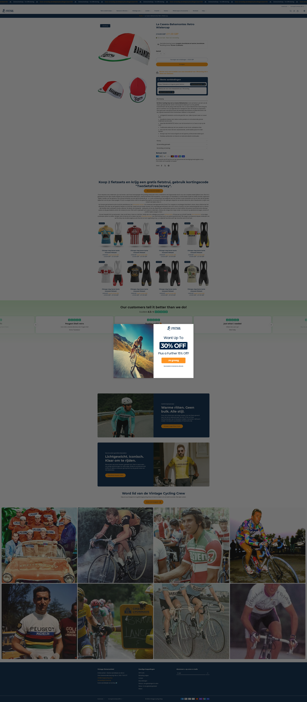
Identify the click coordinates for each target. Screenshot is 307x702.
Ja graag (173, 360)
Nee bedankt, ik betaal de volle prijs (173, 366)
